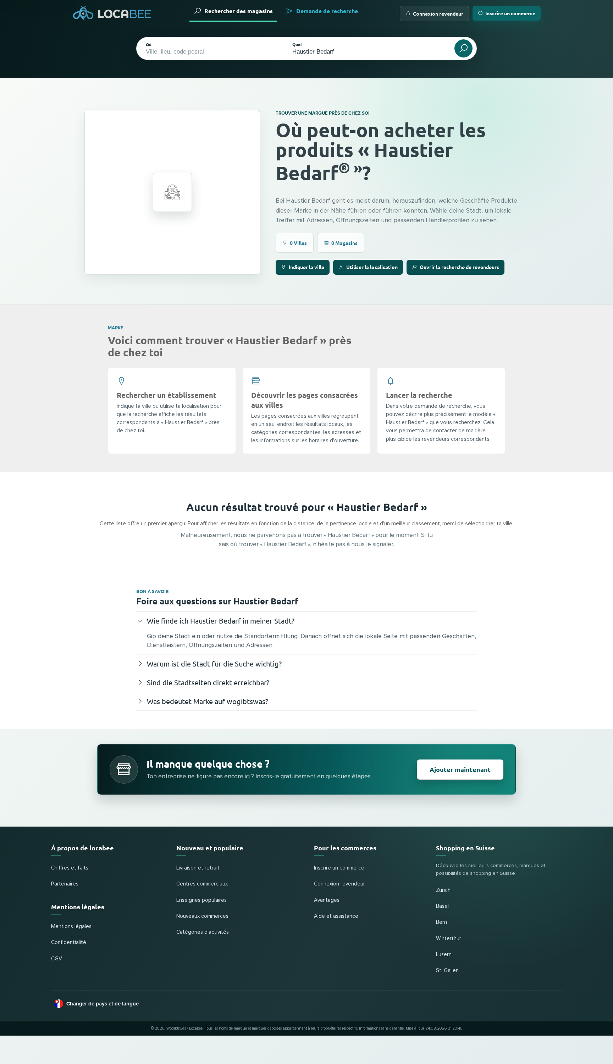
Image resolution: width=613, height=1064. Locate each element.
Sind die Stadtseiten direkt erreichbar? (208, 682)
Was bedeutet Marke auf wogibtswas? (207, 701)
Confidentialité (68, 942)
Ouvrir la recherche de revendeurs (459, 267)
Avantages (326, 900)
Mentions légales (71, 926)
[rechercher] (463, 48)
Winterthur (448, 938)
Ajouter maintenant (460, 769)
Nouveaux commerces (202, 916)
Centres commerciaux (202, 884)
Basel (442, 906)
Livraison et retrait (198, 868)
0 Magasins (344, 243)
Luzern (444, 954)
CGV (56, 958)
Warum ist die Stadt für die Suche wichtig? (214, 663)
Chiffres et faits (69, 868)
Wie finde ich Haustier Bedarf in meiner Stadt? (220, 620)
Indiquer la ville (306, 267)
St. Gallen (447, 970)
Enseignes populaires (201, 900)
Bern (441, 922)
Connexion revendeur (438, 13)
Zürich (443, 890)
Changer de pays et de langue (102, 1003)
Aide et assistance (336, 916)
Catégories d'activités (202, 932)
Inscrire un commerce (510, 13)
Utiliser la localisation (372, 267)
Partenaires (64, 884)
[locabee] (112, 13)
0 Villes (298, 243)
